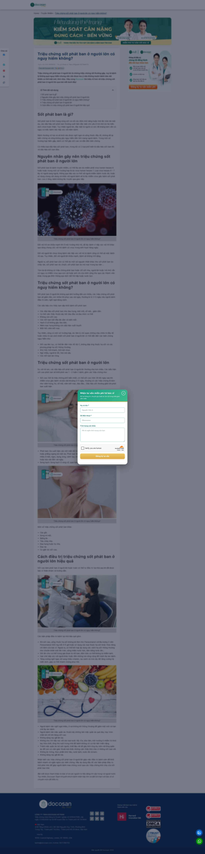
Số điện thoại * (86, 416)
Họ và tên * (84, 405)
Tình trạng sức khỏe (88, 426)
